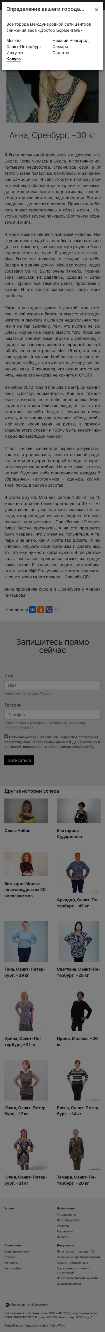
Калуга (13, 58)
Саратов (60, 52)
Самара (60, 46)
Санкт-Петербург (23, 46)
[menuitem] (29, 40)
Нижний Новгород (70, 40)
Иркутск (15, 52)
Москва (14, 40)
